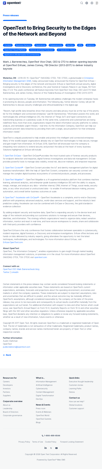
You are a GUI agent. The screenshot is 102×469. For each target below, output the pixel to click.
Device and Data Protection (41, 50)
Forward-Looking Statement (71, 442)
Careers (6, 381)
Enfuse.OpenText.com (13, 242)
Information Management (46, 381)
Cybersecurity (56, 45)
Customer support (76, 408)
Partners (6, 392)
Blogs (38, 422)
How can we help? (76, 401)
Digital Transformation (45, 395)
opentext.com (40, 257)
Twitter (6, 272)
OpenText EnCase (13, 155)
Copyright (29, 454)
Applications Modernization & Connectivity (21, 55)
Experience (40, 45)
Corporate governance (12, 415)
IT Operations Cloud (66, 50)
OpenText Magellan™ (14, 179)
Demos (72, 392)
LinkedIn (15, 272)
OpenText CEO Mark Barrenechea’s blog (21, 269)
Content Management (45, 392)
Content (7, 45)
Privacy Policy (24, 442)
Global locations (75, 405)
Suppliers (7, 395)
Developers (8, 385)
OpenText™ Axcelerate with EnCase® (22, 197)
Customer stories (76, 385)
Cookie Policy (50, 442)
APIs (80, 45)
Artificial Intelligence (44, 385)
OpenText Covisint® (14, 167)
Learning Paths (75, 388)
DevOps (70, 45)
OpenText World (42, 415)
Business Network (23, 45)
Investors (7, 388)
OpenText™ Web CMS (56, 460)
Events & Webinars (43, 412)
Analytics (90, 45)
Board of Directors (10, 412)
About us (6, 405)
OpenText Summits (43, 419)
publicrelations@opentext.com (16, 347)
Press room (40, 408)
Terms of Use (37, 442)
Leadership (7, 408)
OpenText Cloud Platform (14, 50)
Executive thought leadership (81, 381)
